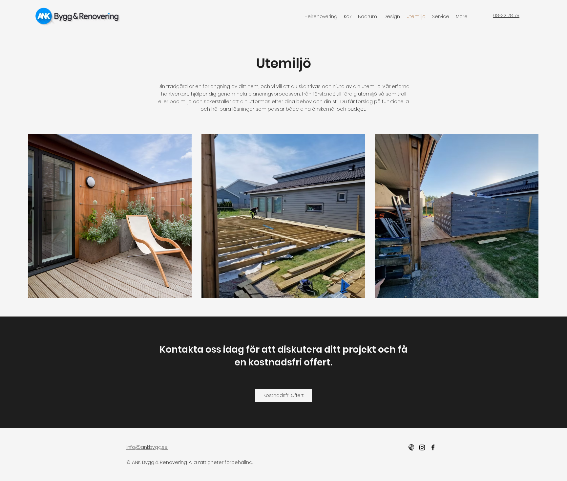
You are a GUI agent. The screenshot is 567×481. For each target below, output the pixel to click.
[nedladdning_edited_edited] (411, 447)
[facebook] (433, 447)
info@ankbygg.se (147, 447)
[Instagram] (422, 447)
